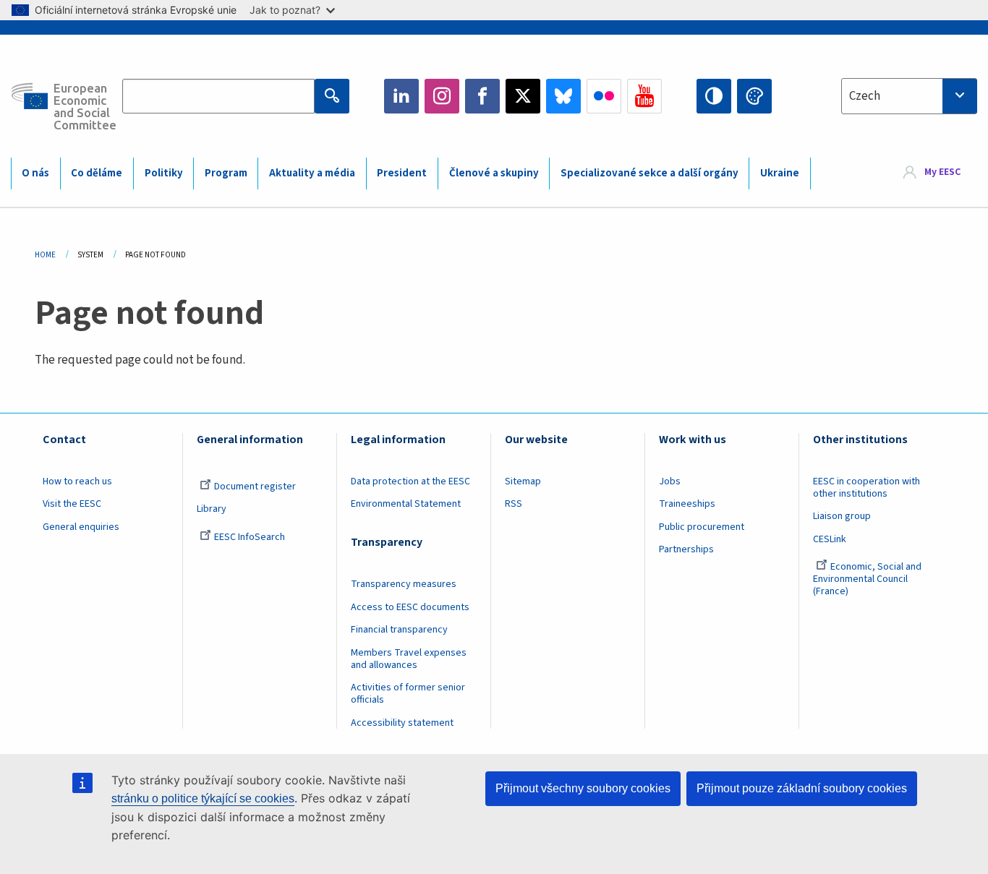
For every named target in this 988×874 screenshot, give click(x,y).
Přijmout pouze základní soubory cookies (802, 788)
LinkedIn (401, 96)
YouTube (644, 96)
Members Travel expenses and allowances (409, 659)
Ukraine (779, 173)
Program (226, 173)
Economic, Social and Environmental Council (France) (867, 579)
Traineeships (687, 504)
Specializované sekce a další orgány (649, 173)
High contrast (714, 96)
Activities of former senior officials (408, 693)
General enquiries (81, 527)
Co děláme (96, 173)
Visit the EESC (72, 504)
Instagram (442, 96)
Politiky (164, 173)
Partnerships (686, 549)
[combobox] (909, 96)
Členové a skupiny (494, 173)
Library (211, 509)
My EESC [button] (942, 173)
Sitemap (523, 481)
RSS (513, 504)
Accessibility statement (402, 723)
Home (45, 254)
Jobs (670, 481)
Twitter (523, 96)
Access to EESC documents (410, 607)
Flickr (604, 96)
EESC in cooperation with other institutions (866, 487)
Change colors (754, 96)
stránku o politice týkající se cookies (202, 798)
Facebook (482, 96)
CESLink (829, 539)
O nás (35, 173)
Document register (255, 486)
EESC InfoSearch (249, 537)
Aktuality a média (312, 173)
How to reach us (77, 481)
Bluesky (563, 96)
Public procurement (701, 527)
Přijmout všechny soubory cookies (582, 788)
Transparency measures (403, 584)
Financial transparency (399, 629)
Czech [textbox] (864, 96)
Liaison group (842, 516)
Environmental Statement (406, 504)
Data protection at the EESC (410, 481)
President (402, 173)
